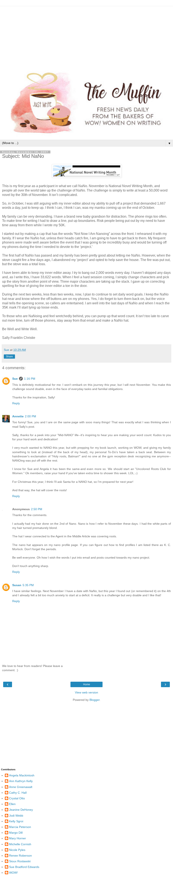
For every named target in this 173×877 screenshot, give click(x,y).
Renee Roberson (20, 855)
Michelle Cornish (20, 844)
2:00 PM (30, 416)
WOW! (13, 872)
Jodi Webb (16, 815)
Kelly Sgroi (16, 821)
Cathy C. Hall (18, 792)
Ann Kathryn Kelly (21, 781)
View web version (86, 692)
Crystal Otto (17, 798)
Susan (16, 585)
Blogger (94, 699)
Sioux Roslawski (20, 861)
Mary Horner (17, 838)
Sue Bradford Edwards (24, 867)
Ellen (12, 804)
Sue (15, 378)
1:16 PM (29, 378)
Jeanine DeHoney (21, 809)
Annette (18, 416)
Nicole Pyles (17, 850)
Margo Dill (16, 832)
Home (86, 684)
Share (9, 356)
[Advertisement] (86, 35)
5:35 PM (28, 585)
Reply (16, 403)
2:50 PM (36, 509)
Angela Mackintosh (21, 775)
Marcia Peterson (20, 827)
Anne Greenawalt (20, 787)
